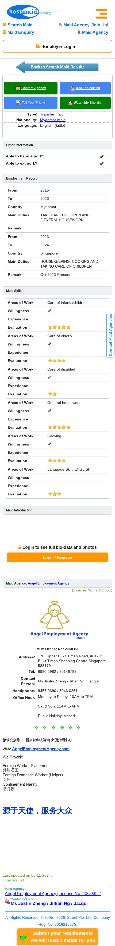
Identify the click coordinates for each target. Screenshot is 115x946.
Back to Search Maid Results (58, 67)
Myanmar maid (53, 120)
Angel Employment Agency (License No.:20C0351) (53, 893)
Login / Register (57, 557)
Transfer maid (52, 114)
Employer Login (58, 46)
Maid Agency (95, 32)
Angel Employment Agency (48, 583)
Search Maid (20, 25)
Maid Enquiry (20, 32)
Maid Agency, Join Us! (85, 25)
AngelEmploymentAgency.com (41, 748)
